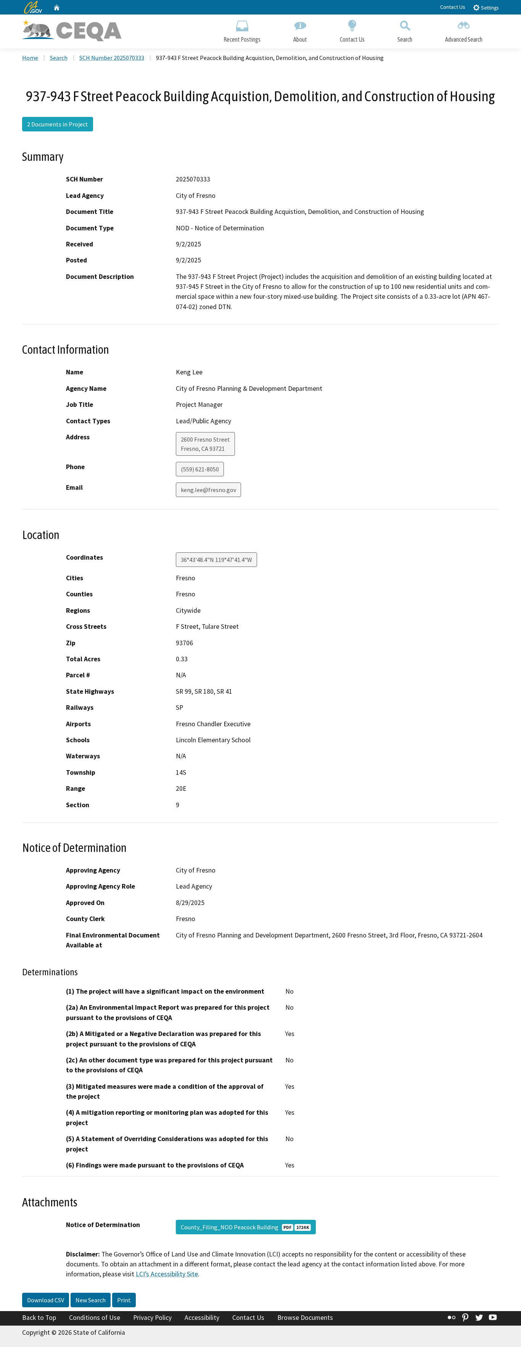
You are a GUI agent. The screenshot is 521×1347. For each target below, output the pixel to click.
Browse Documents (305, 1317)
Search (404, 39)
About (300, 39)
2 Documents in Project (57, 124)
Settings (489, 8)
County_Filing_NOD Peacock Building (245, 1227)
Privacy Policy (152, 1317)
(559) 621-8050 (200, 469)
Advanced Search (463, 39)
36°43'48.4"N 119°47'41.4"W (216, 559)
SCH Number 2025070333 (111, 58)
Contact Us (452, 6)
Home (30, 58)
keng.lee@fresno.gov (208, 490)
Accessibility (202, 1317)
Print (124, 1300)
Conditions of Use (94, 1317)
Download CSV (45, 1300)
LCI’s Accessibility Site (167, 1274)
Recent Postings (242, 39)
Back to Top (39, 1317)
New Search (91, 1300)
